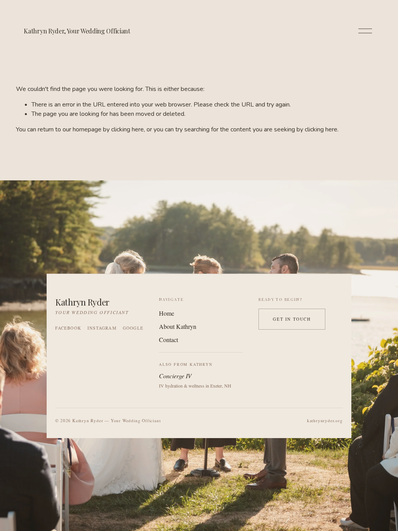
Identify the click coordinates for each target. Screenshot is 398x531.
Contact (168, 339)
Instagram (102, 328)
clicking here (127, 129)
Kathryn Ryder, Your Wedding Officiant (77, 31)
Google (133, 328)
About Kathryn (177, 326)
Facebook (68, 328)
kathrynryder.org (325, 420)
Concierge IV (175, 376)
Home (166, 313)
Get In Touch (292, 319)
